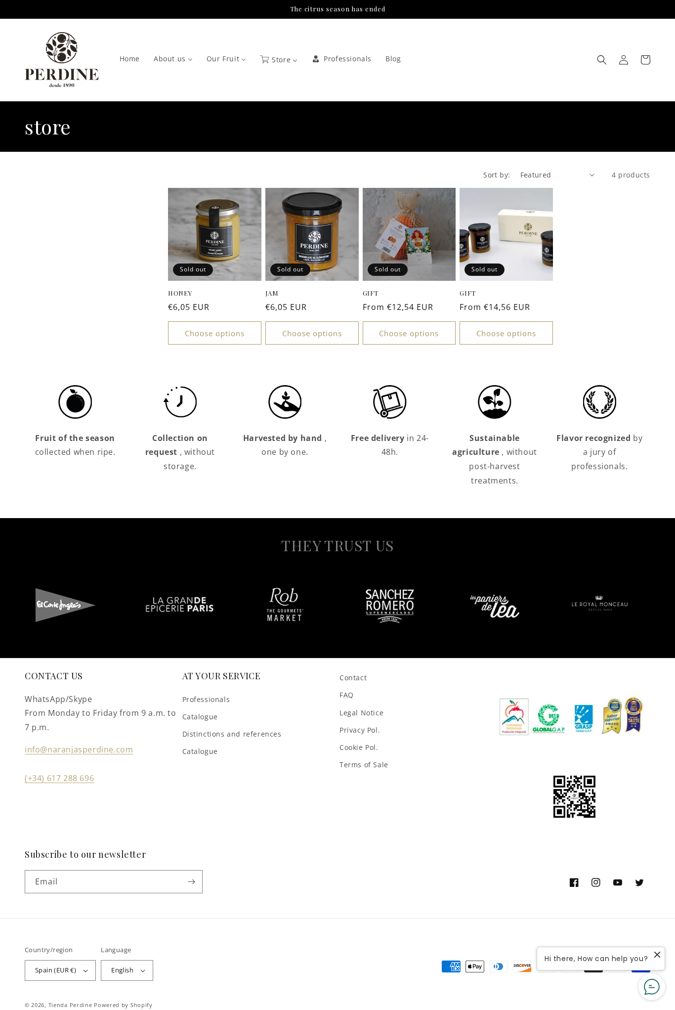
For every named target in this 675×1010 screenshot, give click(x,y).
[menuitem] (130, 58)
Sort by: (496, 174)
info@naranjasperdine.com (79, 749)
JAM (272, 293)
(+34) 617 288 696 (59, 778)
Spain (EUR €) (55, 970)
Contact (353, 677)
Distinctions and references (232, 734)
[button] (602, 60)
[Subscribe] (191, 881)
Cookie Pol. (359, 747)
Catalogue (200, 716)
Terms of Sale (363, 764)
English (122, 970)
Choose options (215, 333)
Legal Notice (361, 712)
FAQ (346, 695)
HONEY (180, 293)
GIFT (371, 293)
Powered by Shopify (123, 1005)
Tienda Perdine (70, 1005)
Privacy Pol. (359, 730)
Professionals (206, 699)
